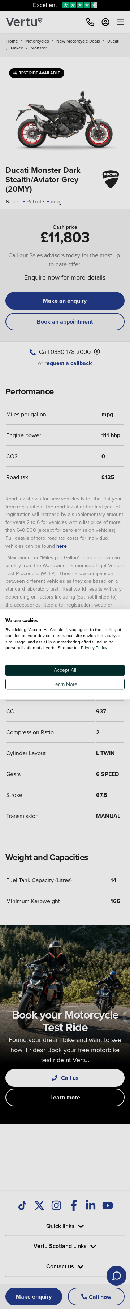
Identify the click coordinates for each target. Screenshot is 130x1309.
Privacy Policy (94, 648)
